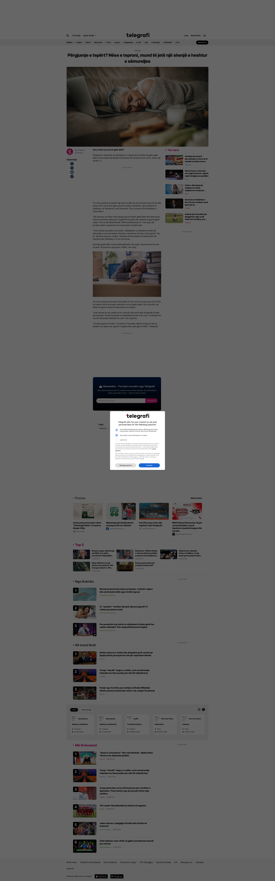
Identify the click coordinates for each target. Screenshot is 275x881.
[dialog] (137, 440)
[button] (137, 439)
